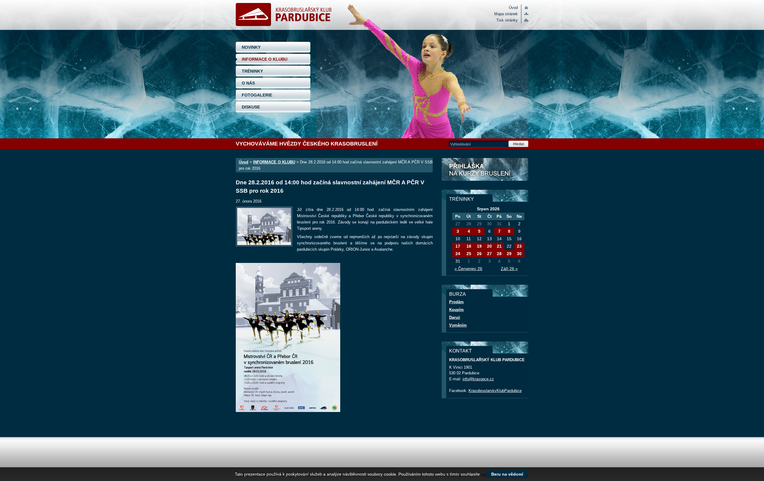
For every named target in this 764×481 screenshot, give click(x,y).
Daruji (454, 317)
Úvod (513, 7)
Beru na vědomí (507, 474)
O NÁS (248, 83)
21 (499, 246)
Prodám (456, 302)
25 (468, 253)
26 (479, 253)
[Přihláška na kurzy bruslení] (485, 169)
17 (457, 246)
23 (519, 246)
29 (509, 253)
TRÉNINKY (252, 71)
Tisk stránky (507, 20)
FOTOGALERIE (257, 95)
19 (479, 246)
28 (499, 253)
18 (468, 246)
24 (457, 253)
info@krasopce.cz (478, 379)
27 (489, 253)
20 (489, 246)
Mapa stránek (506, 14)
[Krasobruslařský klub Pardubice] (284, 24)
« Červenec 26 (468, 268)
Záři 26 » (509, 268)
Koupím (456, 309)
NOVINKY (251, 47)
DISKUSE (251, 107)
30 (519, 253)
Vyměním (458, 325)
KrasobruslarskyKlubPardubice (495, 390)
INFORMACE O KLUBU (264, 59)
